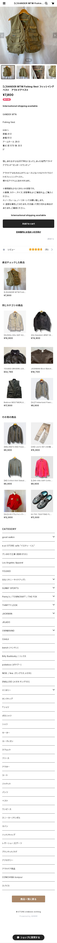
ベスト (5, 800)
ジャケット (6, 783)
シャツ (5, 724)
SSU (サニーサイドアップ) (13, 579)
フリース (5, 758)
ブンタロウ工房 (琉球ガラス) (15, 554)
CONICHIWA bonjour (12, 877)
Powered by (25, 916)
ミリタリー (6, 690)
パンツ (5, 792)
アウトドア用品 (8, 868)
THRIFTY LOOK (10, 605)
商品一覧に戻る (28, 899)
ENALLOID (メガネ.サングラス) (16, 681)
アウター (6, 766)
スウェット (6, 749)
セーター (7, 732)
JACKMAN (7, 613)
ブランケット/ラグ (9, 851)
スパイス (6, 885)
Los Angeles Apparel (12, 562)
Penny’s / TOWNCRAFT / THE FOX (19, 596)
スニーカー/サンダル (11, 817)
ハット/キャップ (8, 834)
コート (5, 775)
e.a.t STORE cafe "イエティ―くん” (19, 545)
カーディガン (7, 741)
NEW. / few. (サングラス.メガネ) (16, 673)
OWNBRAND (8, 630)
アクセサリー (7, 860)
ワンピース (6, 809)
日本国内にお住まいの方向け (28, 232)
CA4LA (5, 639)
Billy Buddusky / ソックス (14, 656)
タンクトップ (7, 698)
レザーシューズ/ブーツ (12, 843)
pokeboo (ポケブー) (12, 664)
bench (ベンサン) (10, 647)
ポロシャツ (7, 715)
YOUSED (6, 571)
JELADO (6, 622)
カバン (5, 826)
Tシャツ (5, 707)
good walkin (8, 537)
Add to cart (28, 223)
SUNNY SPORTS (10, 588)
